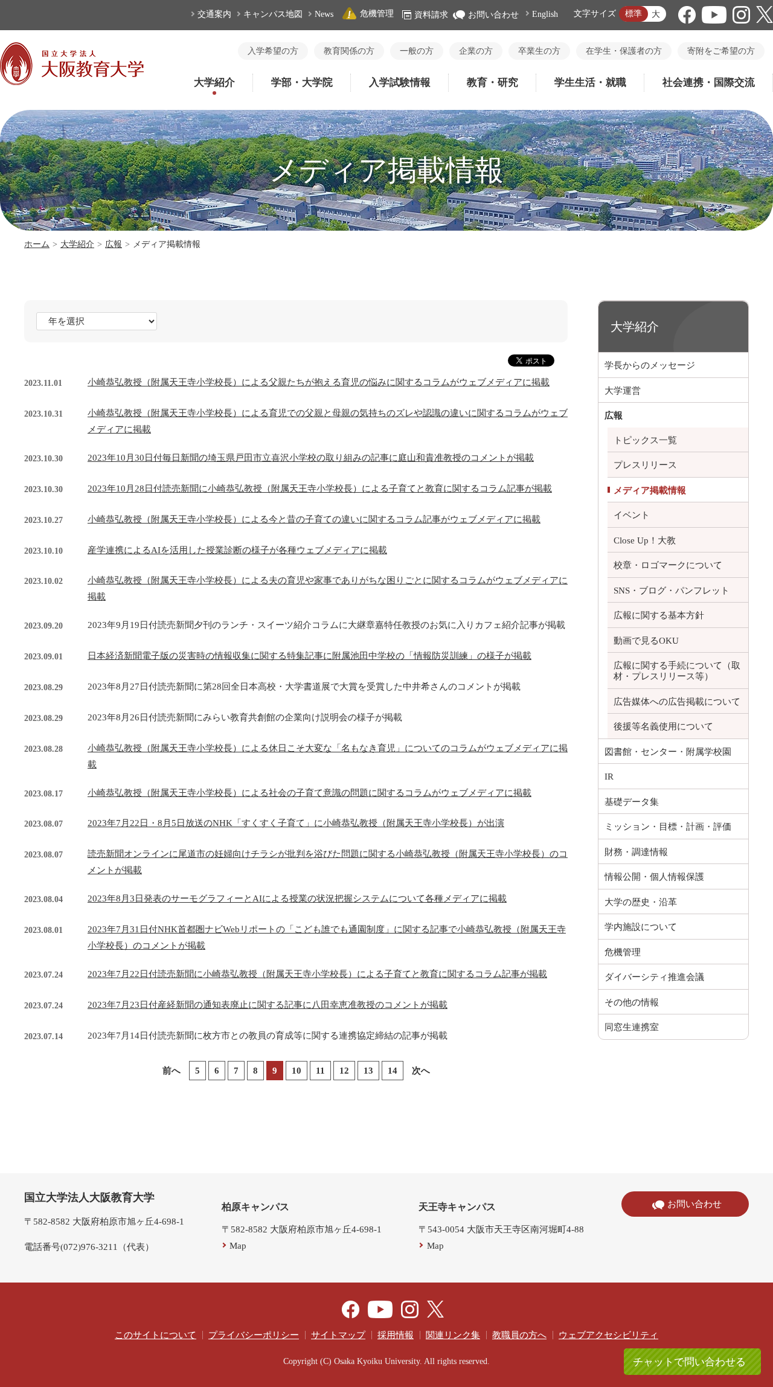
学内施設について (641, 927)
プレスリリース (645, 465)
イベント (632, 515)
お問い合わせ (493, 14)
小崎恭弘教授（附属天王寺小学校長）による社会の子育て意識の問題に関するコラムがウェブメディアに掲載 (309, 793)
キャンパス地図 (273, 14)
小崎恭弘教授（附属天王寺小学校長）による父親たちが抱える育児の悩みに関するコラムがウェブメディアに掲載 (319, 382)
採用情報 (395, 1335)
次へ (421, 1070)
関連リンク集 (453, 1335)
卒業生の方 (539, 51)
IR (609, 776)
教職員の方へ (519, 1335)
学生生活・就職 (590, 82)
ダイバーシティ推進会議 (654, 977)
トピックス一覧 (645, 440)
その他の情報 (632, 1002)
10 (296, 1070)
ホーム (37, 244)
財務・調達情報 (636, 852)
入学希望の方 (273, 51)
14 (392, 1070)
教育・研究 (492, 82)
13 (368, 1070)
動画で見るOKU (646, 640)
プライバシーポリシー (253, 1335)
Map (237, 1246)
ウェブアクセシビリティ (608, 1335)
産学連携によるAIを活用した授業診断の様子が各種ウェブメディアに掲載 (237, 550)
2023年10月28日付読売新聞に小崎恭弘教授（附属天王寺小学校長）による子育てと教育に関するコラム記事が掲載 (320, 488)
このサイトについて (155, 1335)
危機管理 (377, 13)
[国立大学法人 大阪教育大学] (72, 82)
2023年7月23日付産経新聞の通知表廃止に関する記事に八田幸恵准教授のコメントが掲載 (267, 1005)
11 (320, 1070)
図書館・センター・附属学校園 (668, 752)
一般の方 (417, 51)
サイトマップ (338, 1335)
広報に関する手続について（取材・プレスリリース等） (677, 671)
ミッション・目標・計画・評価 (668, 826)
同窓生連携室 (632, 1027)
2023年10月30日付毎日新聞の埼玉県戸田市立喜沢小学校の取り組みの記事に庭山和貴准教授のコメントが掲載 (311, 458)
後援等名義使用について (663, 726)
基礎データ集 (632, 802)
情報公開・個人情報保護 (654, 877)
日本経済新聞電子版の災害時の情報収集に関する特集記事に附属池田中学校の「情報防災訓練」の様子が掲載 (309, 656)
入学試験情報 (400, 82)
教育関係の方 (349, 51)
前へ (171, 1070)
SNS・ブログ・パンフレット (672, 590)
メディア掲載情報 (650, 490)
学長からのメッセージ (650, 365)
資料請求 (431, 14)
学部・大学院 (302, 82)
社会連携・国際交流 (708, 82)
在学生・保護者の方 (624, 51)
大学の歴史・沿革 (641, 902)
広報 (113, 244)
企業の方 (476, 51)
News (324, 14)
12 (344, 1070)
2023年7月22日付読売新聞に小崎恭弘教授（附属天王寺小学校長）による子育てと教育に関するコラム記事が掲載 (317, 974)
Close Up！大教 (645, 540)
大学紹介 (214, 82)
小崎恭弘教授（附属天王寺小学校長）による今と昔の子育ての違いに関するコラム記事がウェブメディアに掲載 (314, 519)
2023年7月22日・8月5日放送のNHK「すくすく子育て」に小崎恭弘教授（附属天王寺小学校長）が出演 (296, 823)
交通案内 (214, 14)
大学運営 (623, 391)
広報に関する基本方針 (659, 615)
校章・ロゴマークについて (668, 565)
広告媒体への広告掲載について (677, 701)
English (545, 14)
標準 (633, 13)
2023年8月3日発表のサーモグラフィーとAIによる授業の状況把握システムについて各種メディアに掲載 (297, 898)
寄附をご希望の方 (721, 51)
